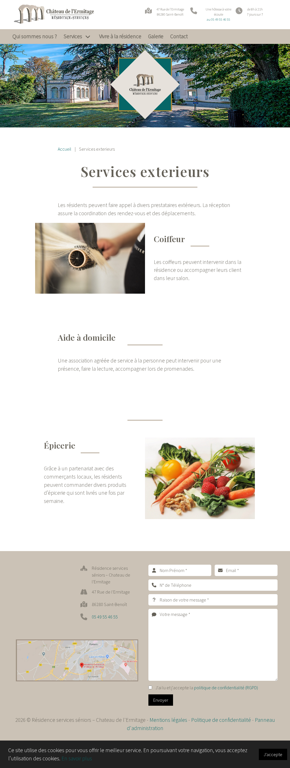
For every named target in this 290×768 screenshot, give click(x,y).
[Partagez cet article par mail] (127, 522)
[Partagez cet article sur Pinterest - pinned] (98, 522)
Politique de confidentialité (221, 719)
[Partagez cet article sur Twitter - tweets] (68, 522)
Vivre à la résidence (120, 36)
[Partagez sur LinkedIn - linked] (112, 522)
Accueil (64, 149)
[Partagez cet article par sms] (141, 522)
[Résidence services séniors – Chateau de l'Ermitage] (60, 14)
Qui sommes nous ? (34, 36)
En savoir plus (76, 758)
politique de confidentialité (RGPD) (226, 687)
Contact (179, 36)
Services (73, 36)
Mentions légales (168, 719)
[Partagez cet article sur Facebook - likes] (83, 522)
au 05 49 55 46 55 (218, 19)
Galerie (155, 36)
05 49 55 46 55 (105, 617)
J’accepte (273, 754)
